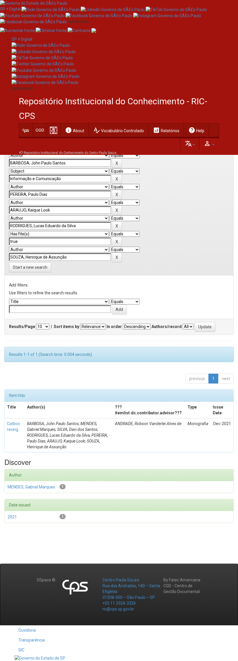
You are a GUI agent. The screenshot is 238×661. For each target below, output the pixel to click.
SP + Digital (10, 9)
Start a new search (30, 267)
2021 (12, 517)
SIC (21, 650)
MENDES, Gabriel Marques (31, 487)
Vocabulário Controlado (118, 130)
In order (114, 326)
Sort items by (66, 326)
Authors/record (167, 326)
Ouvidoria (27, 630)
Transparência (31, 640)
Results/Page (22, 326)
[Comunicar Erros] (93, 30)
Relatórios (166, 130)
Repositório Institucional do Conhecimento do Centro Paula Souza (70, 153)
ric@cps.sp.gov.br (118, 609)
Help (196, 130)
